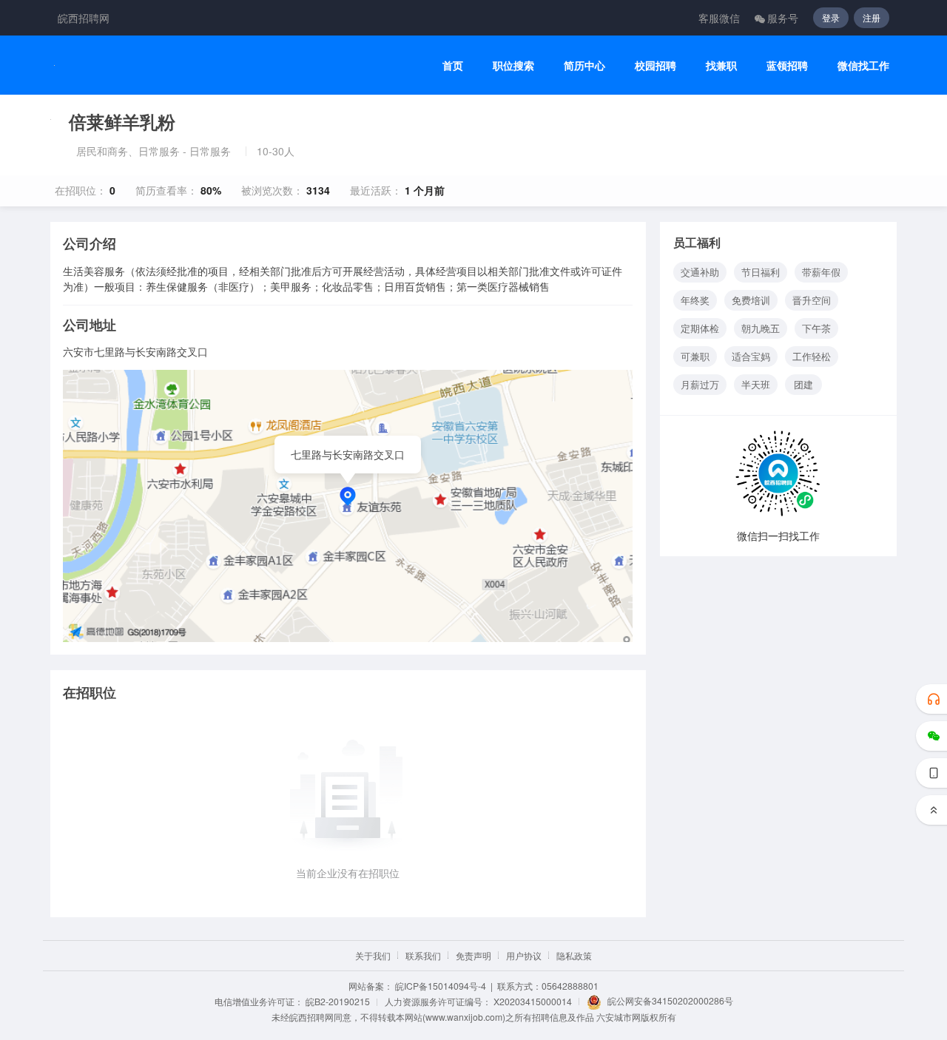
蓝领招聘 (787, 65)
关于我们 (373, 955)
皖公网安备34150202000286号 (670, 1000)
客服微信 (719, 17)
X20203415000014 (532, 1001)
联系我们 (423, 955)
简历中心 (584, 65)
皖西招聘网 (83, 17)
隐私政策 (574, 955)
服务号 (782, 17)
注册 (871, 17)
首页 (452, 65)
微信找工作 (863, 65)
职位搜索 (513, 65)
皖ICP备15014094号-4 (440, 985)
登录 (831, 17)
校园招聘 (655, 65)
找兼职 (721, 65)
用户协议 (524, 955)
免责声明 (473, 955)
